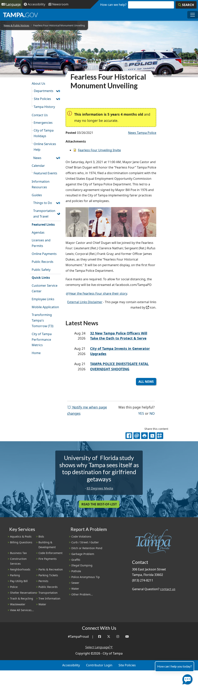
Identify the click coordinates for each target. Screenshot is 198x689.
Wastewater (17, 604)
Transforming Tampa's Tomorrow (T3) (42, 320)
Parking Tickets (48, 575)
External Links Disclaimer (84, 302)
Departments (43, 91)
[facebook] (128, 435)
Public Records (42, 262)
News (37, 158)
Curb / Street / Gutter (85, 542)
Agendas (38, 232)
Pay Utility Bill (19, 581)
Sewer (75, 583)
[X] (152, 435)
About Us (38, 83)
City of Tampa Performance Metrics (42, 339)
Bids (41, 536)
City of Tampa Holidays (44, 133)
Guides (37, 195)
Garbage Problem (82, 554)
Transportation (48, 592)
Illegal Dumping (81, 565)
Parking (15, 575)
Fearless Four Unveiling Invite (99, 150)
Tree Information (49, 598)
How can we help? (113, 5)
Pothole (76, 571)
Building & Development (47, 544)
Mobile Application (45, 307)
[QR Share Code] (160, 435)
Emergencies (43, 122)
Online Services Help (45, 147)
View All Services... (22, 610)
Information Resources (41, 184)
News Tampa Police (142, 133)
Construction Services (18, 561)
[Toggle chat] (186, 678)
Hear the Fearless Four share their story (98, 293)
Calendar (38, 165)
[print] (144, 435)
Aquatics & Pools (21, 536)
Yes (141, 413)
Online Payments (44, 254)
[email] (136, 435)
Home (36, 353)
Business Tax (18, 553)
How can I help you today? (174, 666)
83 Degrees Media (100, 488)
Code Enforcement (50, 553)
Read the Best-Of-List (99, 504)
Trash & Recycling (21, 598)
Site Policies (42, 99)
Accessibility (71, 665)
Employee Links (43, 299)
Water (42, 604)
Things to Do (42, 203)
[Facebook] (99, 636)
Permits (43, 581)
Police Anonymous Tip (85, 577)
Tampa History (44, 107)
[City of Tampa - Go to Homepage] (20, 14)
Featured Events (45, 173)
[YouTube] (127, 636)
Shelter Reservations (23, 592)
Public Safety (41, 270)
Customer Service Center (44, 288)
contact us (167, 589)
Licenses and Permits (41, 243)
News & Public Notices (16, 25)
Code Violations (81, 536)
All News (146, 381)
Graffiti (75, 560)
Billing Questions (21, 542)
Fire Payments (47, 559)
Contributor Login (99, 665)
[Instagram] (117, 636)
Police (14, 587)
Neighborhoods (20, 569)
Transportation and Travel (44, 213)
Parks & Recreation (50, 569)
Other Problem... (82, 594)
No (152, 413)
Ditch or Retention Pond (86, 548)
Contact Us (40, 115)
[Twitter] (108, 636)
